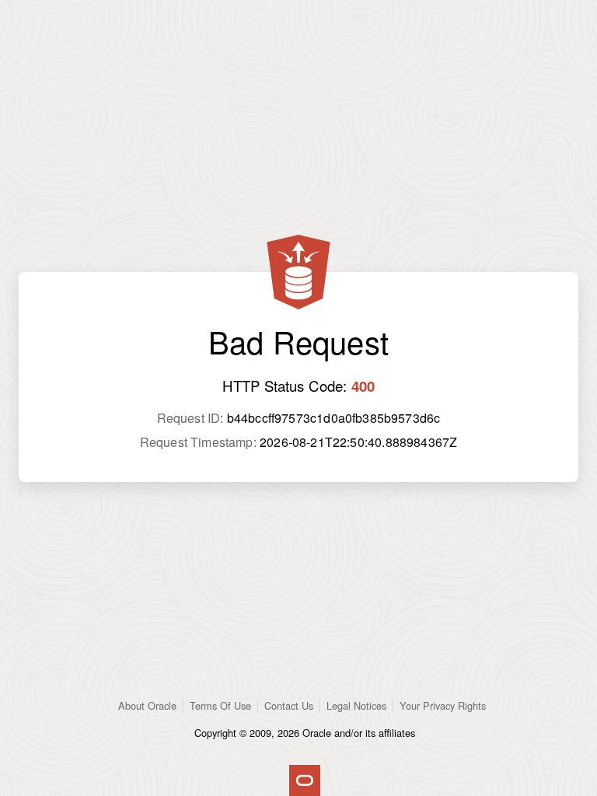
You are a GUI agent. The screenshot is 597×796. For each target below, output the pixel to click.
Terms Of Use (220, 705)
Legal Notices (356, 705)
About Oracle (147, 705)
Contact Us (288, 705)
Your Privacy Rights (443, 705)
